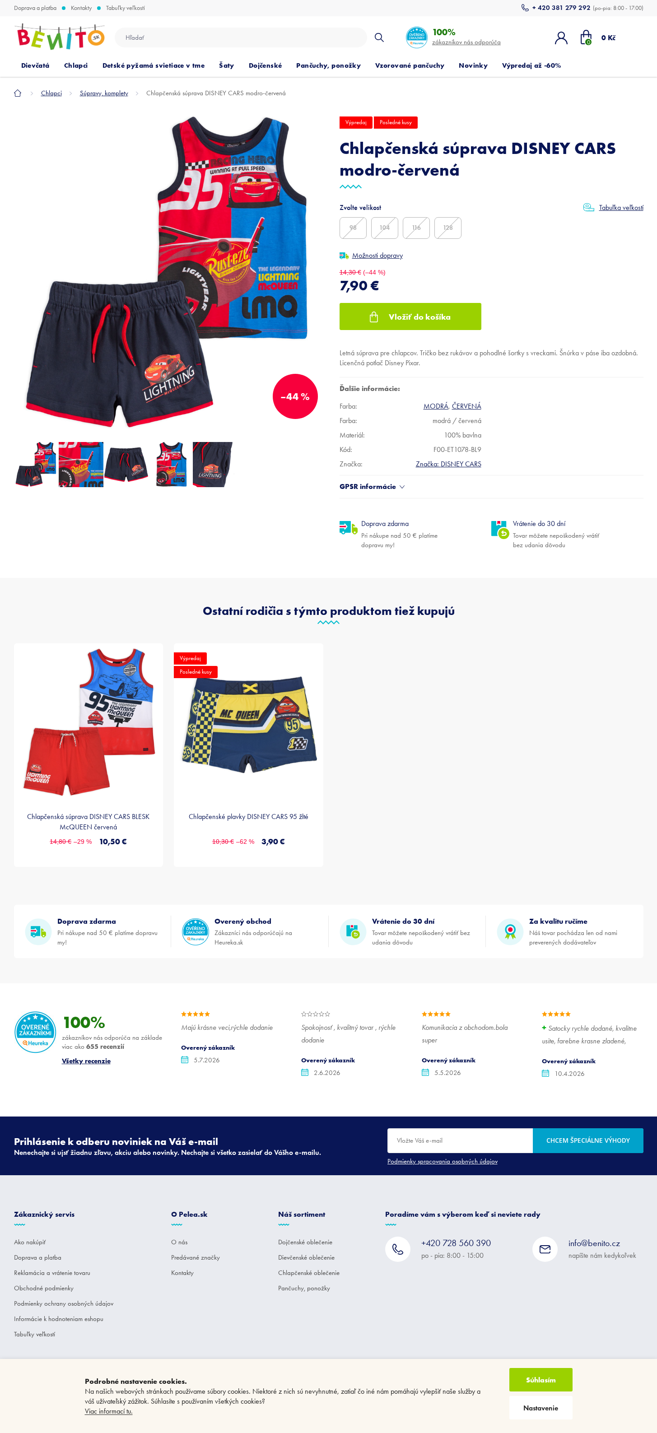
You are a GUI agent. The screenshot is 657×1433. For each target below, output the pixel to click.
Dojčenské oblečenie (305, 1242)
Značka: (448, 464)
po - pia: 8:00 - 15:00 (456, 1249)
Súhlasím (541, 1379)
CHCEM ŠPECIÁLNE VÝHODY (588, 1140)
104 (384, 228)
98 (353, 228)
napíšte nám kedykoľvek (602, 1249)
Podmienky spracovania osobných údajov (442, 1161)
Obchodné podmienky (44, 1288)
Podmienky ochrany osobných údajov (63, 1303)
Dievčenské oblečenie (306, 1257)
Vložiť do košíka (420, 317)
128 (448, 228)
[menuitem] (35, 65)
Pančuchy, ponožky (304, 1288)
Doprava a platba (35, 8)
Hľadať (379, 37)
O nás (179, 1242)
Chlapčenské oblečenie (309, 1273)
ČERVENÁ (466, 406)
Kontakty (81, 8)
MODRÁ (436, 406)
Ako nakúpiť (30, 1242)
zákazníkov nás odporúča (466, 36)
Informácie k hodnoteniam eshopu (58, 1319)
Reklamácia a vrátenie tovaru (52, 1273)
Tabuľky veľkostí (125, 8)
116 (416, 228)
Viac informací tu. (109, 1411)
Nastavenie (540, 1408)
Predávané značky (195, 1257)
